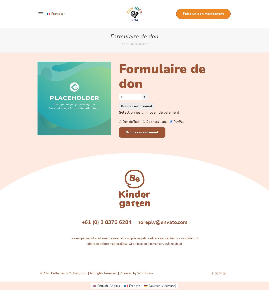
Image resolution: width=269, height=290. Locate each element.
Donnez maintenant (136, 106)
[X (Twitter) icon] (216, 273)
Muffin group (78, 273)
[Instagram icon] (224, 273)
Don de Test (131, 122)
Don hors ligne (156, 122)
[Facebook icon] (212, 273)
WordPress (145, 273)
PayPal (179, 122)
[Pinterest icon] (220, 273)
